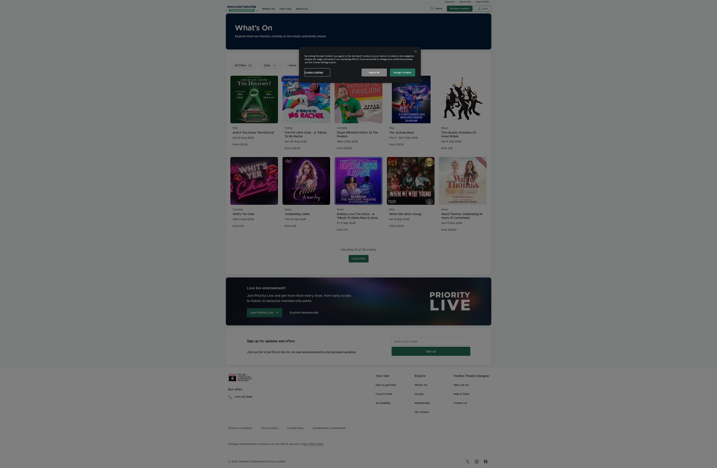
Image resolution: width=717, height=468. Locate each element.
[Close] (415, 51)
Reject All (374, 72)
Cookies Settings (314, 72)
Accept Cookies (402, 72)
